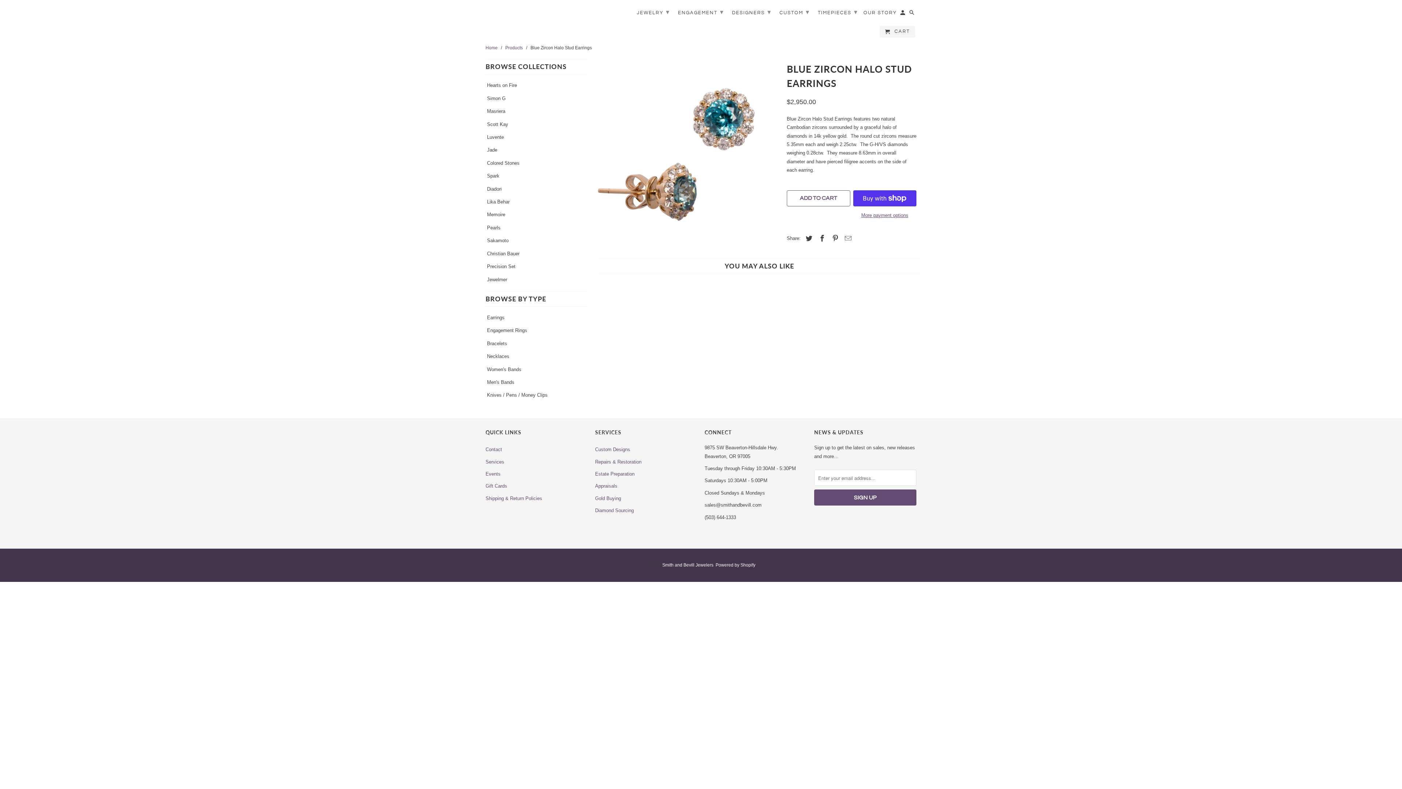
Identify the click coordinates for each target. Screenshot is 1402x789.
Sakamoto (498, 240)
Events (493, 474)
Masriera (496, 111)
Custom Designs (612, 449)
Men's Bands (500, 382)
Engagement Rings (507, 330)
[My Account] (903, 14)
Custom (794, 12)
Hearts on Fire (502, 85)
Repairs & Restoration (618, 462)
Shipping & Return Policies (514, 498)
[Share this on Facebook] (821, 238)
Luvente (495, 137)
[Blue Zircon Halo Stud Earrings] (687, 153)
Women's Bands (504, 369)
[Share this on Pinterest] (834, 238)
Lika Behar (498, 202)
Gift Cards (496, 486)
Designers (751, 12)
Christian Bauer (503, 253)
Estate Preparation (615, 474)
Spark (493, 176)
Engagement (701, 12)
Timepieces (838, 12)
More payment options (884, 215)
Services (495, 462)
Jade (492, 150)
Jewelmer (497, 279)
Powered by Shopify (735, 565)
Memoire (496, 214)
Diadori (494, 189)
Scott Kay (497, 124)
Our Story (880, 12)
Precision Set (501, 266)
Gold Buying (608, 498)
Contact (494, 449)
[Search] (912, 14)
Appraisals (606, 486)
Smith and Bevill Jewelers (687, 565)
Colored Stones (503, 163)
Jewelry (653, 12)
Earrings (496, 317)
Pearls (494, 227)
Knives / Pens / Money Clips (517, 395)
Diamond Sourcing (614, 510)
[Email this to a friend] (847, 238)
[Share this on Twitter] (808, 238)
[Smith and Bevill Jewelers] (537, 19)
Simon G (496, 98)
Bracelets (497, 343)
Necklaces (498, 356)
